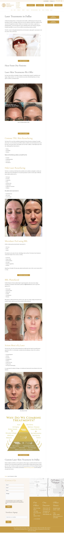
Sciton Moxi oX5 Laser (15, 345)
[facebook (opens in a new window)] (56, 1)
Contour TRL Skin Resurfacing (18, 138)
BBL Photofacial (12, 279)
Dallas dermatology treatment (29, 467)
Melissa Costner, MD (46, 508)
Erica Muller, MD (46, 512)
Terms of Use (30, 530)
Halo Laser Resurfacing (15, 168)
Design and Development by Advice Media (42, 529)
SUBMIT (8, 506)
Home (6, 476)
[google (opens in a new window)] (61, 1)
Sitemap (34, 530)
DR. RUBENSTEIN (18, 7)
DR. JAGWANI (18, 5)
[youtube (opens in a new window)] (58, 1)
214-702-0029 (37, 519)
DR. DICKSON (18, 3)
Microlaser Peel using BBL (16, 241)
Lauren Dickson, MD (46, 509)
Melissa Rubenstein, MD (47, 514)
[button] (31, 5)
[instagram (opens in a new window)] (60, 1)
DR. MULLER (17, 6)
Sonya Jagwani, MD (46, 511)
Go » (8, 521)
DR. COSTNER (18, 2)
